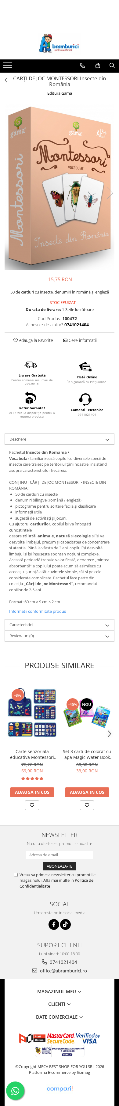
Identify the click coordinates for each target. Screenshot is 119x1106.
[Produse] (8, 67)
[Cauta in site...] (112, 65)
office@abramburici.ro (63, 971)
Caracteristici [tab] (21, 624)
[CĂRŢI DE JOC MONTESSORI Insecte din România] (59, 187)
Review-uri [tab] (21, 635)
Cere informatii (82, 340)
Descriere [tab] (17, 439)
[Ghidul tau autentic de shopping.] (59, 1089)
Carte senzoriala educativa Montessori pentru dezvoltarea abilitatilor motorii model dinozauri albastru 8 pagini (32, 754)
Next (109, 193)
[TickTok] (65, 924)
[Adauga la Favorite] (32, 805)
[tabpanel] (59, 187)
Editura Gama (59, 93)
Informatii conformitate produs (37, 611)
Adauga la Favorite (35, 340)
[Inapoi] (4, 80)
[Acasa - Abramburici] (59, 44)
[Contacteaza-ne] (82, 65)
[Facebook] (54, 924)
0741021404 (63, 962)
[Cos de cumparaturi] (97, 65)
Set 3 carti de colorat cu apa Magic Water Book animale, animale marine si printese (87, 754)
